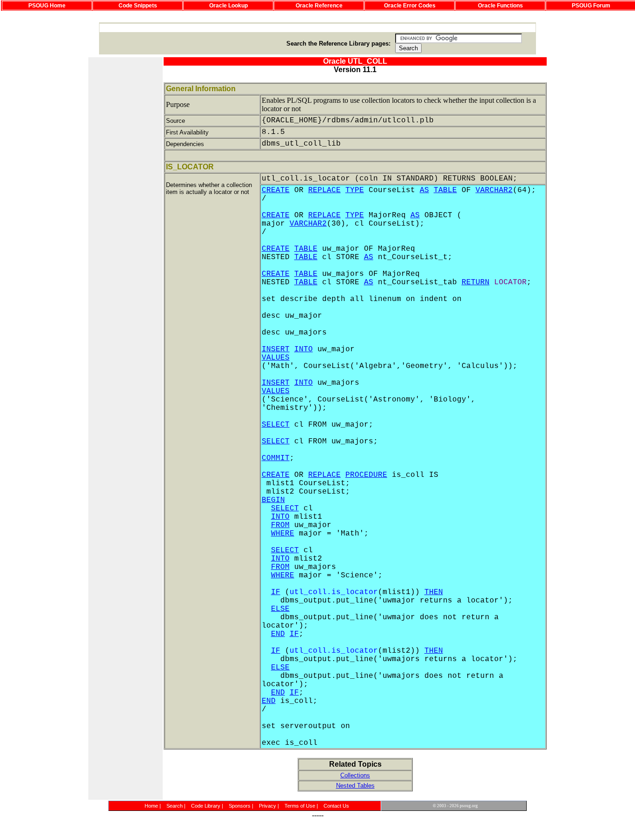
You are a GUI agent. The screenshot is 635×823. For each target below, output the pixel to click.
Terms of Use (299, 806)
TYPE (354, 190)
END (278, 634)
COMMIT (276, 458)
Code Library (205, 806)
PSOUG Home (47, 5)
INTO (303, 349)
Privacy (267, 806)
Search (174, 806)
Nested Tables (355, 785)
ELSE (280, 609)
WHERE (282, 533)
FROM (280, 525)
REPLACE (324, 190)
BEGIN (273, 500)
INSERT (276, 349)
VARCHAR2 (494, 190)
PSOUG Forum (591, 5)
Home (151, 806)
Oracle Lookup (228, 5)
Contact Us (336, 806)
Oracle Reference (319, 5)
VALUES (276, 358)
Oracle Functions (500, 5)
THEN (433, 592)
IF (275, 592)
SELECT (276, 425)
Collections (355, 775)
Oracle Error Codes (410, 5)
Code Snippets (138, 5)
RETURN (475, 282)
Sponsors (240, 806)
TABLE (445, 190)
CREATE (276, 190)
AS (424, 190)
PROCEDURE (366, 475)
